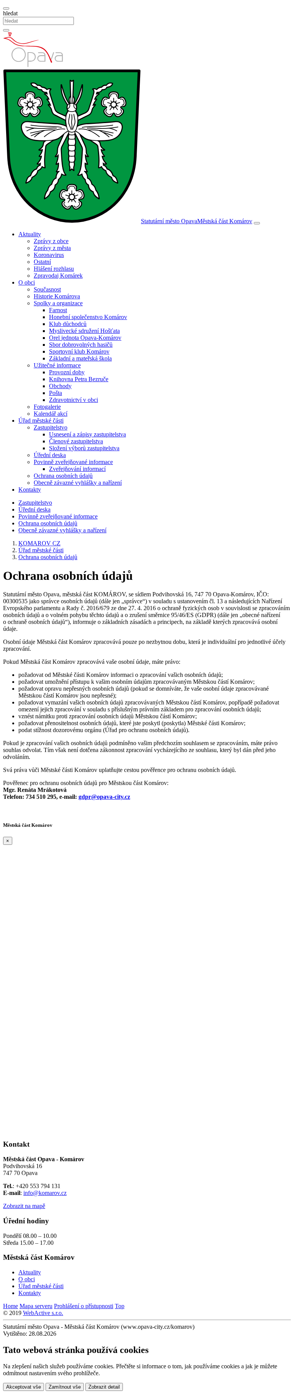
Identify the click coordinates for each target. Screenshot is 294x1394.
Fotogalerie (47, 406)
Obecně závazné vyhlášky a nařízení (78, 482)
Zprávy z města (52, 248)
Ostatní (42, 261)
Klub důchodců (68, 324)
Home (10, 1306)
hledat (10, 13)
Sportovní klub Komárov (79, 351)
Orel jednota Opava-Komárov (85, 337)
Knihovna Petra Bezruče (78, 379)
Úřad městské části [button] (41, 420)
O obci (26, 1279)
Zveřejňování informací (77, 469)
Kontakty (29, 489)
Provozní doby (67, 372)
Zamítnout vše (65, 1387)
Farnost (58, 310)
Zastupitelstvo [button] (50, 427)
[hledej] (6, 30)
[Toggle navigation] (257, 223)
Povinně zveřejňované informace (58, 516)
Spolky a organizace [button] (58, 303)
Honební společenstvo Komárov (88, 317)
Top (119, 1306)
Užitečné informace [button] (57, 365)
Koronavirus (49, 255)
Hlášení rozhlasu (54, 268)
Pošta (55, 393)
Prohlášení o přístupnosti (83, 1306)
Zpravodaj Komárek (58, 275)
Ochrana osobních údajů (63, 475)
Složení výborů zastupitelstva (84, 448)
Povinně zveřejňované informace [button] (73, 462)
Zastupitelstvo (35, 502)
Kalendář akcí (50, 413)
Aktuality (29, 1272)
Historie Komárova (57, 296)
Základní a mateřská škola (80, 358)
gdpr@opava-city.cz (104, 796)
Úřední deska (50, 455)
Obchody (60, 386)
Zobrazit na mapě (24, 1206)
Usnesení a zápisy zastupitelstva (87, 434)
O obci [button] (26, 282)
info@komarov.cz (45, 1193)
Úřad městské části (41, 1286)
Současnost (47, 289)
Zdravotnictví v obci (73, 400)
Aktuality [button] (29, 234)
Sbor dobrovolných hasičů (81, 344)
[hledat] (6, 8)
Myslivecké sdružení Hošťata (84, 331)
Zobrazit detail (104, 1387)
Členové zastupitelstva (76, 441)
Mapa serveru (36, 1306)
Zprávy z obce (51, 241)
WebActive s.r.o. (43, 1313)
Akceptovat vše (23, 1387)
